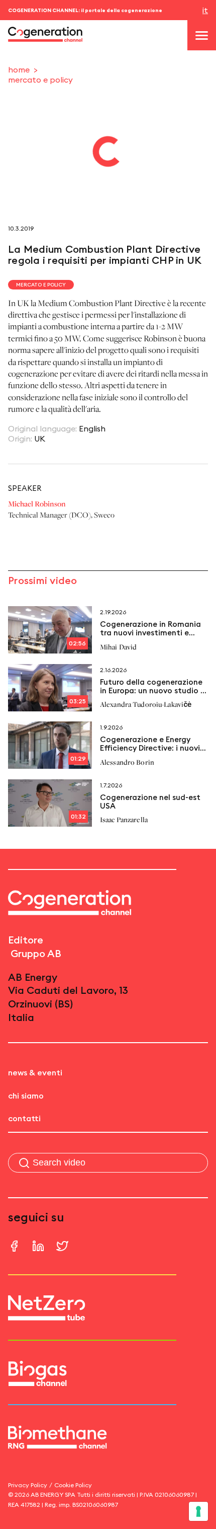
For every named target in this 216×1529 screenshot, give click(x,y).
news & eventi (35, 1072)
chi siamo (26, 1095)
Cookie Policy (73, 1485)
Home (19, 69)
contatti (24, 1118)
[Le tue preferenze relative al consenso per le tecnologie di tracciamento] (198, 1511)
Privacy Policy (27, 1485)
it (205, 10)
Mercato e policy (40, 80)
